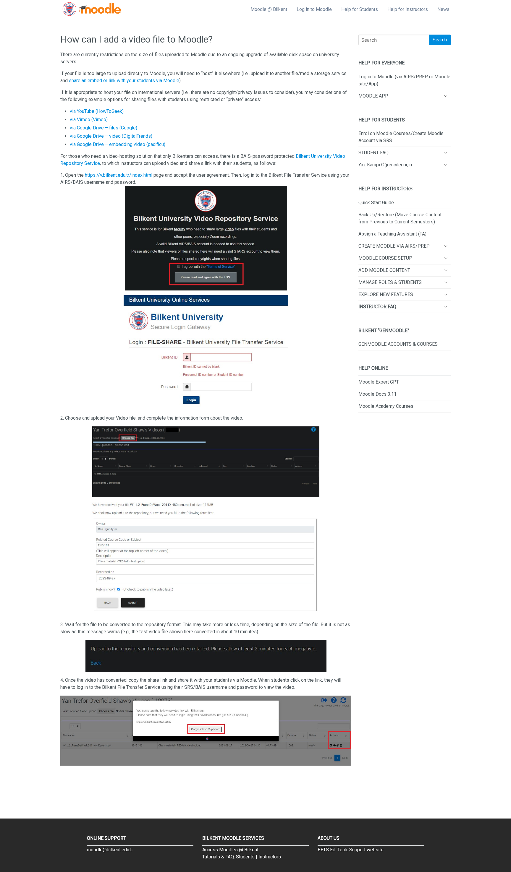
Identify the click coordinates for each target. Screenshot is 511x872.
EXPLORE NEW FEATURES (385, 294)
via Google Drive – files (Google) (103, 128)
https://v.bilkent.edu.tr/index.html (118, 175)
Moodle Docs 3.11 (377, 394)
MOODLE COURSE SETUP (385, 258)
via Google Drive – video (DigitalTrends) (111, 136)
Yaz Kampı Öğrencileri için (385, 165)
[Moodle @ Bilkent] (92, 9)
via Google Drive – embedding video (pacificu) (117, 144)
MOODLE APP (373, 96)
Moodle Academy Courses (385, 406)
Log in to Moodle (314, 9)
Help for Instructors (407, 9)
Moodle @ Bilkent (268, 9)
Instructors (269, 857)
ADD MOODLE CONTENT (384, 270)
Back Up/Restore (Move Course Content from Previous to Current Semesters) (400, 218)
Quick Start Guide (376, 202)
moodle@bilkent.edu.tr (110, 849)
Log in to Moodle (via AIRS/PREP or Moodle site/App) (404, 80)
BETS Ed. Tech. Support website (351, 849)
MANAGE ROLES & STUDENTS (390, 282)
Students (245, 857)
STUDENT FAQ (373, 152)
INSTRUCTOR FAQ (377, 306)
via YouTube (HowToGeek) (97, 111)
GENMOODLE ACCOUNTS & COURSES (398, 344)
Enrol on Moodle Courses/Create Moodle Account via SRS (401, 137)
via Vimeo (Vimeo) (89, 119)
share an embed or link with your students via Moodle (124, 80)
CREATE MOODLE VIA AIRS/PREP (394, 246)
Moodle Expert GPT (378, 382)
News (443, 9)
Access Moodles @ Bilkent (230, 849)
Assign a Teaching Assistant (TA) (392, 234)
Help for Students (359, 9)
